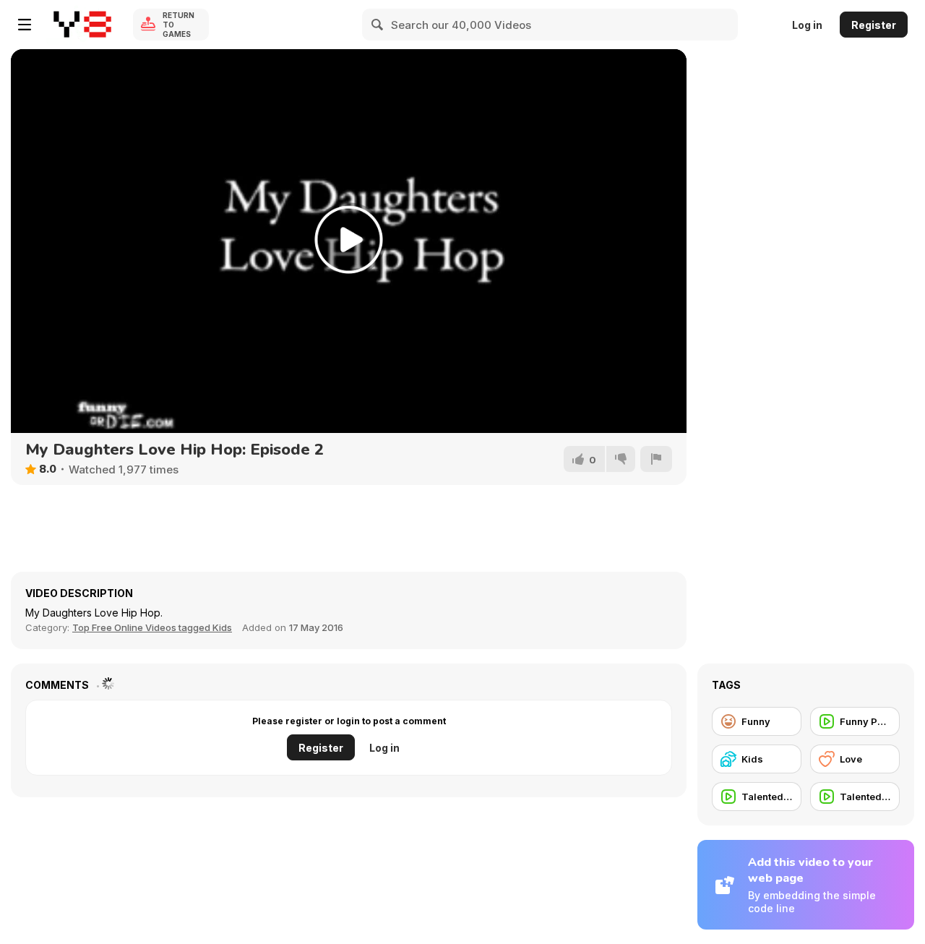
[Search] (378, 24)
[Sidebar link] (24, 24)
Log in (807, 25)
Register (873, 25)
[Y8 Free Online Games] (82, 24)
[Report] (656, 459)
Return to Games (178, 24)
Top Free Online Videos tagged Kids (152, 627)
